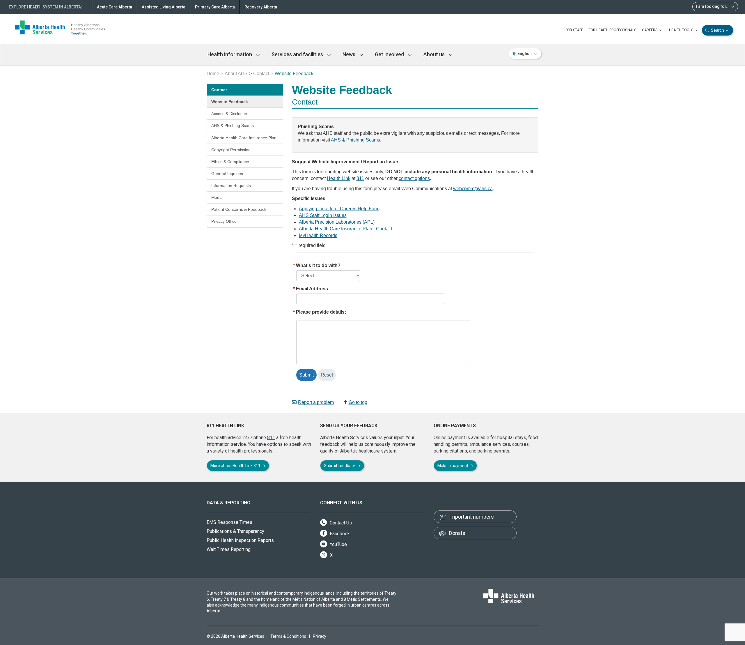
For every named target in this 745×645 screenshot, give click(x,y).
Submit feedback (340, 465)
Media (217, 197)
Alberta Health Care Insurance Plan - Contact (345, 228)
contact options (414, 178)
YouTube (338, 544)
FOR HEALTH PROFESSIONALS (612, 30)
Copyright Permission (231, 149)
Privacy (319, 636)
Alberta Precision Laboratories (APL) (337, 222)
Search (717, 30)
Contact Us (340, 523)
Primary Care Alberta (215, 7)
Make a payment (453, 465)
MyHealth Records (318, 235)
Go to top (358, 402)
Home (213, 73)
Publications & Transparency (235, 531)
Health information (230, 54)
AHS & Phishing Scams (232, 125)
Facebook (339, 533)
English (525, 53)
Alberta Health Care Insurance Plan (243, 137)
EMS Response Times (229, 522)
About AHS (236, 73)
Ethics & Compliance (230, 161)
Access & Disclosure (230, 113)
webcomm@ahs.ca (473, 188)
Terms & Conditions (288, 636)
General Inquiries (227, 173)
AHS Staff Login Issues (323, 215)
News (349, 54)
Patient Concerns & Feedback (238, 209)
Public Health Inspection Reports (240, 540)
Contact (261, 73)
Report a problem (316, 402)
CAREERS (650, 30)
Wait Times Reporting (229, 549)
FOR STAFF (574, 30)
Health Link (338, 178)
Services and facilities (298, 54)
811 (360, 178)
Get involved (390, 54)
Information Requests (231, 185)
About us (434, 54)
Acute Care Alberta (114, 7)
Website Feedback (229, 101)
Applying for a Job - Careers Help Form (339, 208)
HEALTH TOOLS (681, 30)
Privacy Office (224, 221)
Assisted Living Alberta (163, 7)
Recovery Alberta (260, 7)
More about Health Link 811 (235, 465)
